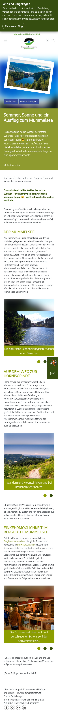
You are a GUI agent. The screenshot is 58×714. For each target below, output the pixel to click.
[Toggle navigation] (5, 41)
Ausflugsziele (11, 101)
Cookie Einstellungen (13, 696)
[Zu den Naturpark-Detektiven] (52, 362)
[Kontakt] (52, 373)
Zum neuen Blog (14, 26)
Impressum (9, 693)
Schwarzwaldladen (26, 544)
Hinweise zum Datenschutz (28, 693)
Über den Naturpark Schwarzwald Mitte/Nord (25, 689)
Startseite (8, 178)
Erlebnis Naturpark (29, 101)
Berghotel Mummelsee (14, 541)
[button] (12, 165)
